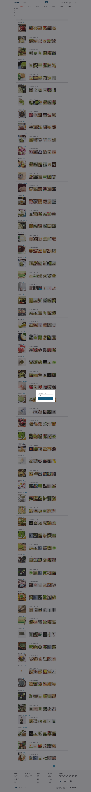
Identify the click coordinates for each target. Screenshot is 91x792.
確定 (45, 398)
